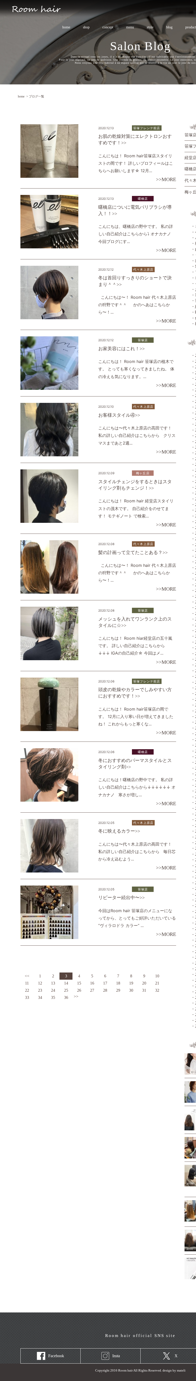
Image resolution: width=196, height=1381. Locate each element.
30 (131, 990)
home (66, 27)
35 (53, 997)
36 (66, 997)
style (150, 27)
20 (144, 983)
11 (27, 983)
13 (53, 983)
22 (27, 990)
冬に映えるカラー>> (119, 831)
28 (105, 990)
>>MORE (166, 179)
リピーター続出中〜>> (121, 897)
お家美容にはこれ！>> (121, 348)
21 (157, 983)
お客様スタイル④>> (119, 415)
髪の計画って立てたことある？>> (133, 552)
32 (157, 990)
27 (92, 990)
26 (79, 990)
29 (118, 990)
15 (79, 983)
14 (66, 983)
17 (105, 983)
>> (76, 996)
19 (131, 983)
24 (53, 990)
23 (40, 990)
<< (27, 976)
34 (40, 997)
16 (92, 983)
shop (86, 27)
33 (27, 997)
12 (40, 983)
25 (66, 990)
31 (144, 990)
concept (107, 27)
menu (127, 27)
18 (118, 983)
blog (169, 27)
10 (157, 976)
